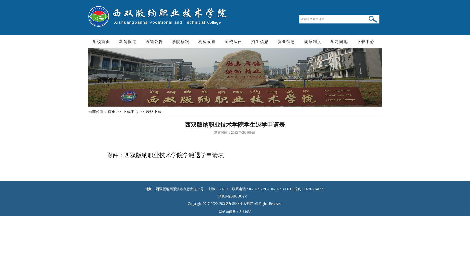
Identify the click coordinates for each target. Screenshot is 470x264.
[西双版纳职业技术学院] (158, 16)
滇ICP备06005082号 (235, 196)
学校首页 (101, 42)
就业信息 (286, 42)
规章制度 (313, 42)
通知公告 (154, 42)
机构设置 (207, 42)
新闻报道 (128, 42)
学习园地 (339, 42)
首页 (112, 112)
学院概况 (180, 42)
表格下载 (154, 112)
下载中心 (366, 42)
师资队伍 (233, 42)
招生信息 (260, 42)
